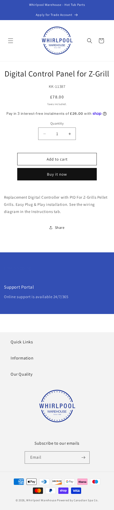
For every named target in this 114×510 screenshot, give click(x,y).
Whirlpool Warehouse (41, 500)
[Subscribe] (83, 457)
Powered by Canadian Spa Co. (77, 500)
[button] (10, 41)
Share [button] (60, 227)
